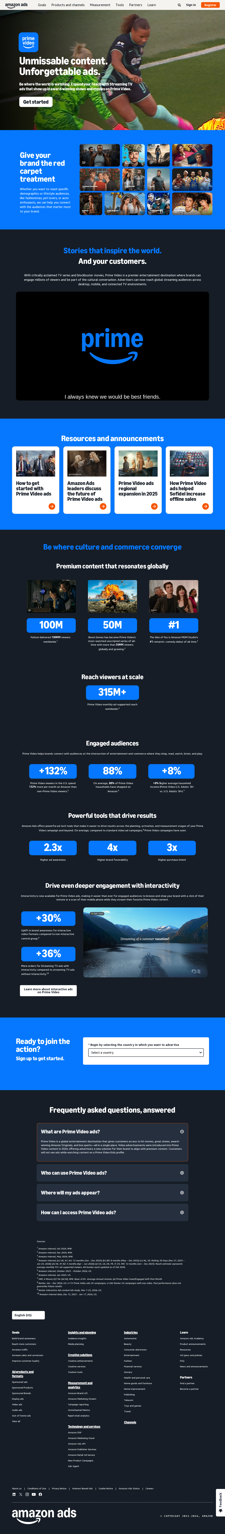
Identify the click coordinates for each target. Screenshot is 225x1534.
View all (16, 1421)
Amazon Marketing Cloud (81, 1438)
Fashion (128, 1360)
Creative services (77, 1366)
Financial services (133, 1366)
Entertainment (131, 1355)
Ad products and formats (23, 1374)
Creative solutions (80, 1355)
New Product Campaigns (80, 1460)
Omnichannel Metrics (79, 1410)
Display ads (18, 1398)
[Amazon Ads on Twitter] (21, 1495)
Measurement (100, 5)
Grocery (128, 1372)
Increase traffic (20, 1349)
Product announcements (193, 1344)
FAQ (182, 1360)
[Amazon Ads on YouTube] (34, 1495)
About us (17, 1488)
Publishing (129, 1394)
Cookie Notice (106, 1488)
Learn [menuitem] (184, 1332)
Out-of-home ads (21, 1415)
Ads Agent (73, 1466)
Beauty (127, 1344)
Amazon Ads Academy (192, 1338)
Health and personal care (137, 1377)
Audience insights (77, 1338)
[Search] (179, 5)
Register (210, 5)
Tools (120, 5)
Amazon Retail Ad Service (81, 1454)
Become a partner (189, 1388)
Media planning (76, 1344)
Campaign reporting (78, 1404)
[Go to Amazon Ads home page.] (44, 1516)
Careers (150, 1488)
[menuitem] (28, 1399)
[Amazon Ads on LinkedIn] (14, 1495)
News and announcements (194, 1366)
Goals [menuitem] (15, 1332)
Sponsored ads (20, 1381)
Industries (131, 1332)
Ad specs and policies (191, 1355)
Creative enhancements (80, 1360)
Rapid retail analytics (78, 1415)
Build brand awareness (24, 1338)
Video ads (17, 1404)
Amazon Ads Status (129, 1488)
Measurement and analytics (80, 1385)
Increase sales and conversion (27, 1355)
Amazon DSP (75, 1432)
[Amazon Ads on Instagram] (27, 1495)
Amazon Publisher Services (82, 1449)
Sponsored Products (22, 1387)
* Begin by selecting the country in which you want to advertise (133, 1045)
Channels (130, 1422)
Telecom (128, 1400)
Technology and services (84, 1427)
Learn (151, 5)
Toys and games (132, 1405)
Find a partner (187, 1383)
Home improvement (134, 1388)
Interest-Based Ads (82, 1488)
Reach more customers (24, 1344)
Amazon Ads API (76, 1443)
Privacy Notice (59, 1488)
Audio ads (17, 1410)
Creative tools (75, 1372)
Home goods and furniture (138, 1383)
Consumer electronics (135, 1349)
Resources (185, 1349)
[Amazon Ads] (14, 5)
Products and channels (68, 5)
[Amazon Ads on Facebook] (40, 1495)
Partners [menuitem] (186, 1377)
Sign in (191, 5)
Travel (127, 1411)
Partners (135, 5)
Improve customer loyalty (25, 1360)
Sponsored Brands (21, 1393)
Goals (42, 5)
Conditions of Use (37, 1488)
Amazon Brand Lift (78, 1393)
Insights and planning (82, 1332)
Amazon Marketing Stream (82, 1398)
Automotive (130, 1338)
